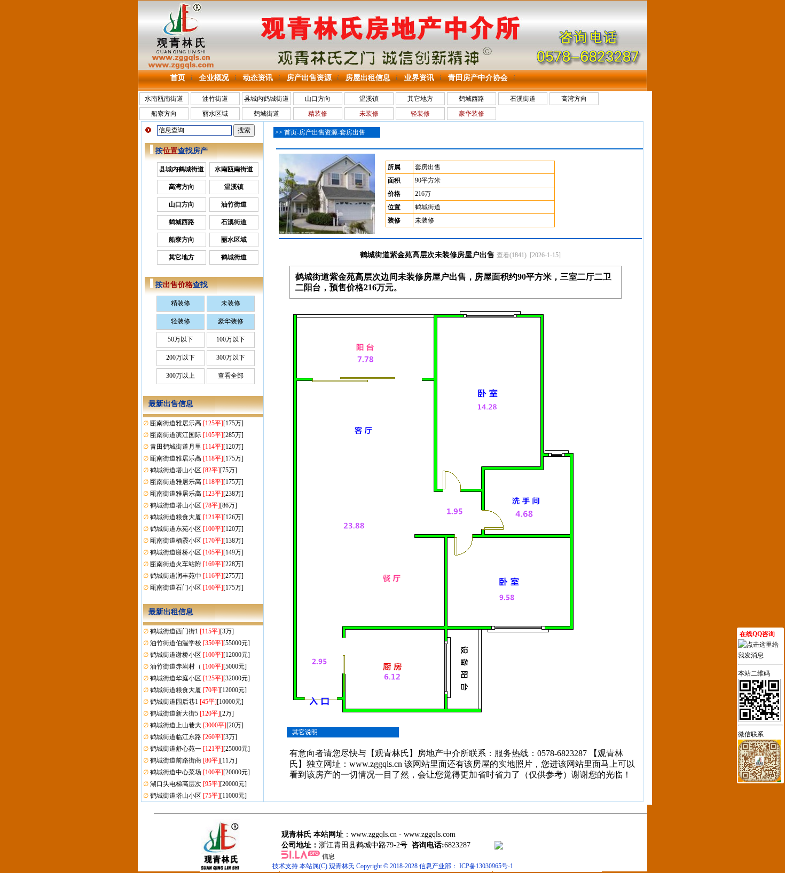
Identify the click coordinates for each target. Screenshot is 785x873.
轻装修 (180, 321)
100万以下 (230, 339)
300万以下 (230, 357)
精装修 (180, 303)
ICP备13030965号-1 (486, 866)
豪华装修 (231, 321)
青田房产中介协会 (478, 78)
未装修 (230, 303)
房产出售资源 (309, 78)
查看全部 (231, 375)
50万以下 (180, 339)
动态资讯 (258, 78)
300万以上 (180, 375)
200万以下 (180, 357)
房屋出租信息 (368, 78)
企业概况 (214, 78)
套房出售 (352, 132)
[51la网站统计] (300, 856)
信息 (328, 856)
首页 (177, 78)
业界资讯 (419, 78)
